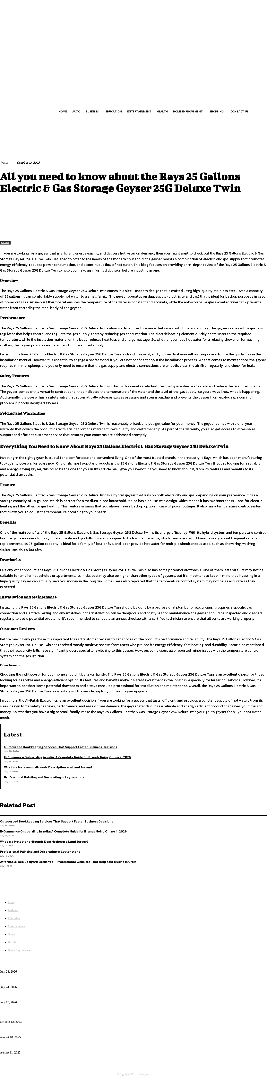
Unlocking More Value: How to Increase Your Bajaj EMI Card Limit (38, 1015)
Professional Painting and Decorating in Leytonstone (44, 777)
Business (5, 242)
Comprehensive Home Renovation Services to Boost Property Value (37, 1030)
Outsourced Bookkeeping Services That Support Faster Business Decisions (60, 747)
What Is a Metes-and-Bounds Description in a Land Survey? (48, 767)
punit (4, 162)
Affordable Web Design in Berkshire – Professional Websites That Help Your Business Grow (68, 861)
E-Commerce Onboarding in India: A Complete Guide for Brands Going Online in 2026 (67, 757)
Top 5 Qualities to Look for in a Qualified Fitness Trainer (32, 1046)
